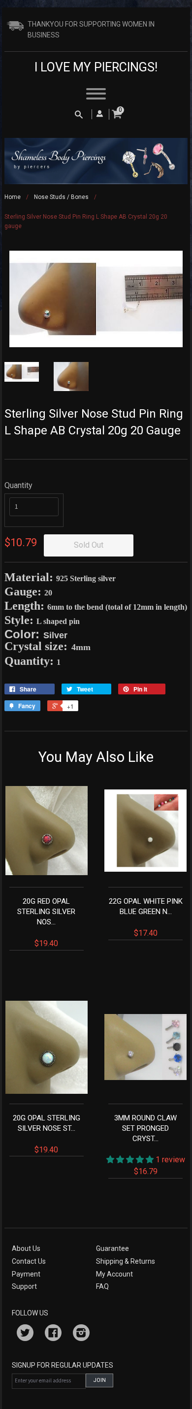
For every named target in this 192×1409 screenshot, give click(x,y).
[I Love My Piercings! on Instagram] (81, 1334)
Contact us (29, 1261)
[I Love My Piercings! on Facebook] (53, 1334)
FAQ (102, 1286)
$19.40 (46, 922)
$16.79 (149, 1145)
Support (24, 1286)
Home (12, 197)
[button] (131, 1159)
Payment (26, 1274)
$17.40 (146, 917)
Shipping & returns (125, 1261)
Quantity (18, 485)
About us (26, 1248)
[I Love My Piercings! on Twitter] (25, 1334)
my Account (114, 1274)
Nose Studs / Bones (61, 197)
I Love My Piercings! (96, 67)
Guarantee (112, 1248)
